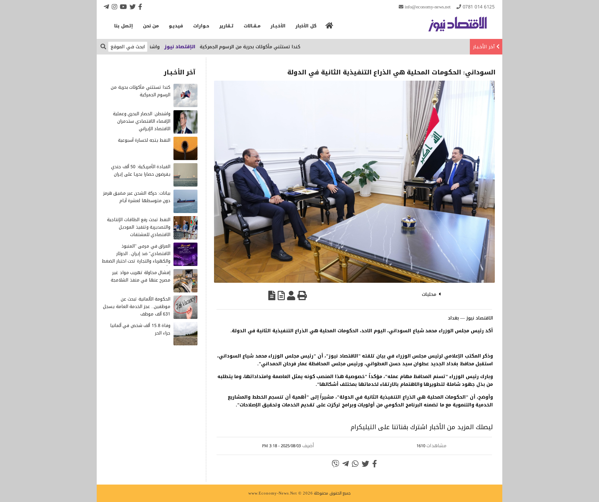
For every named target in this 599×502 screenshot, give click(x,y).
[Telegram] (106, 6)
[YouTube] (123, 6)
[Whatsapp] (355, 464)
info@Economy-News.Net (427, 6)
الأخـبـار (277, 26)
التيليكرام (363, 427)
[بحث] (103, 46)
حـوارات (201, 26)
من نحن (151, 26)
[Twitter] (132, 6)
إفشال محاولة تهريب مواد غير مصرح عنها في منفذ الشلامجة (140, 276)
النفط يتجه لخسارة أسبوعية (144, 140)
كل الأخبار (306, 26)
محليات (429, 294)
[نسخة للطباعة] (302, 295)
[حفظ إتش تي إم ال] (281, 295)
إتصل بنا (123, 26)
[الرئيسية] (329, 27)
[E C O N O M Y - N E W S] (457, 27)
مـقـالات (252, 26)
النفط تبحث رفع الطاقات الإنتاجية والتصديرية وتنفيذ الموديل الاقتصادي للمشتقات (138, 227)
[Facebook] (140, 6)
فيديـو (176, 26)
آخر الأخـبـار (484, 46)
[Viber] (335, 464)
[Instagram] (114, 6)
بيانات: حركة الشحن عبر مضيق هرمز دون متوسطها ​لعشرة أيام (137, 197)
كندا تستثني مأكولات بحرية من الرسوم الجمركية (266, 46)
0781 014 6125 (479, 6)
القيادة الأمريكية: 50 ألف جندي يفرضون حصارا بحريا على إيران (140, 170)
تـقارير (226, 26)
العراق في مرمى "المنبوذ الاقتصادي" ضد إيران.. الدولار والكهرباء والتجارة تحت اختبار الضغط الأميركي (136, 257)
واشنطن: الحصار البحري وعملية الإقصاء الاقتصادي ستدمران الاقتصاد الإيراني (142, 121)
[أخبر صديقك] (291, 295)
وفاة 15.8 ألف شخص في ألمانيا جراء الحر (140, 329)
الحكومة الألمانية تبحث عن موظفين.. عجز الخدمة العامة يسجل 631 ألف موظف (136, 306)
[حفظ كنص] (271, 295)
